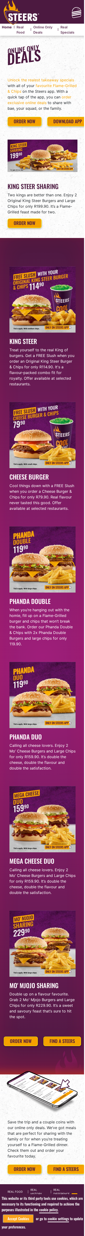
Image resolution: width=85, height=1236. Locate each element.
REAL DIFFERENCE (61, 1192)
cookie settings (58, 1219)
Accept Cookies (18, 1219)
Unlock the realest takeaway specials (41, 80)
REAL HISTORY (36, 1192)
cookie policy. (48, 1210)
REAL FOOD (15, 1191)
